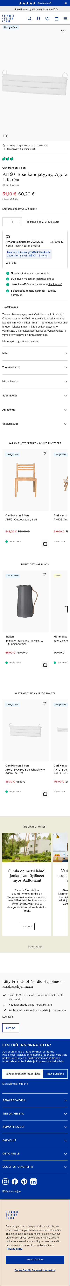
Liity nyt (43, 255)
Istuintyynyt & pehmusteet (21, 149)
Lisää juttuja (35, 946)
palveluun (17, 294)
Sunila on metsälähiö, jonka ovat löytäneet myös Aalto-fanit (27, 875)
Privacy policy (14, 1248)
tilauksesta (54, 284)
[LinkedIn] (33, 1181)
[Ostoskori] (56, 18)
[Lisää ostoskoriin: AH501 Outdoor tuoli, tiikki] (45, 544)
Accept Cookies (35, 1259)
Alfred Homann (11, 185)
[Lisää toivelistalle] (63, 31)
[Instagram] (5, 1181)
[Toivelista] (47, 18)
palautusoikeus (45, 278)
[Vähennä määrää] (5, 221)
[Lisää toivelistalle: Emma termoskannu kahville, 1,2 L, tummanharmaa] (44, 574)
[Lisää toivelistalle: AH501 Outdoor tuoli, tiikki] (44, 453)
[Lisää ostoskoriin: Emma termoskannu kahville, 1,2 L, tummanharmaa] (45, 665)
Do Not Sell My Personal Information (35, 1270)
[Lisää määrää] (19, 221)
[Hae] (29, 18)
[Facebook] (15, 1181)
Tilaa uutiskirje (55, 1073)
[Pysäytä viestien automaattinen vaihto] (65, 3)
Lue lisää (7, 1016)
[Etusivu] (3, 145)
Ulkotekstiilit (40, 145)
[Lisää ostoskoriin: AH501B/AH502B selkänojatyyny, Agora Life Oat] (45, 794)
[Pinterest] (24, 1181)
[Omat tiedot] (38, 18)
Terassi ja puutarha (20, 145)
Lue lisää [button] (11, 262)
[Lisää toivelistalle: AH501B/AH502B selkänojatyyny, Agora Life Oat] (44, 703)
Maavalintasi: (10, 1083)
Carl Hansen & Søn (14, 167)
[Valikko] (65, 18)
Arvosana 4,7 (44, 3)
